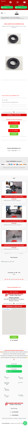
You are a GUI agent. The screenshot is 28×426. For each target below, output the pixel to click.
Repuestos (7, 17)
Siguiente (21, 253)
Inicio (2, 17)
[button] (25, 423)
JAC (11, 17)
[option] (14, 269)
